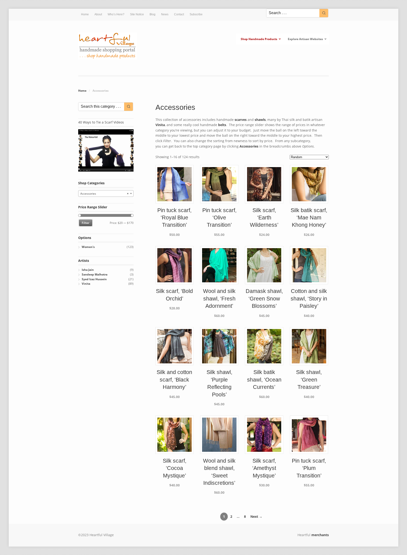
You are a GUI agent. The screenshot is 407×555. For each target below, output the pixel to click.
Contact (179, 14)
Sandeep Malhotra (94, 274)
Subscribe (196, 14)
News (164, 14)
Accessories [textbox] (104, 194)
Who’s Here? (116, 14)
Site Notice (137, 14)
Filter (85, 223)
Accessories (249, 146)
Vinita (160, 125)
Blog (152, 14)
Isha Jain (88, 270)
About (98, 14)
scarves (241, 119)
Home (85, 14)
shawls (260, 119)
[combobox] (106, 193)
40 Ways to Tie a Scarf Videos (101, 122)
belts (222, 125)
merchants (320, 535)
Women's (88, 247)
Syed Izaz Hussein (94, 279)
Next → (256, 516)
